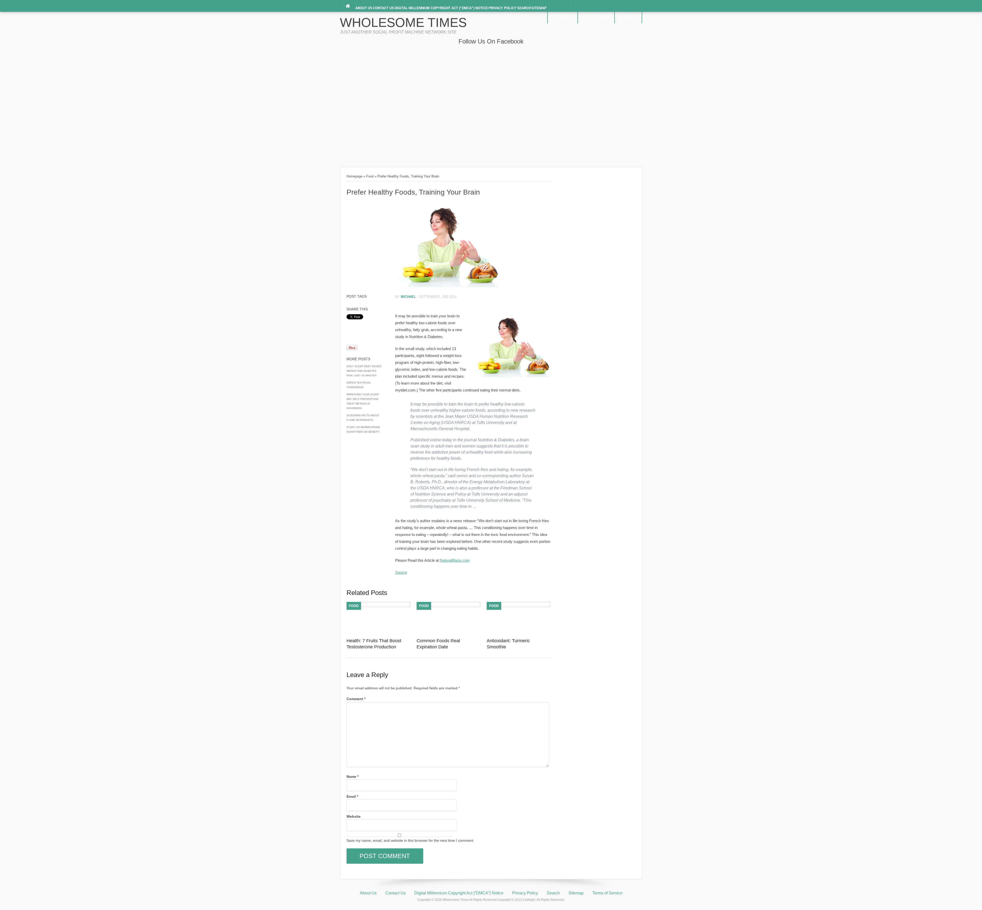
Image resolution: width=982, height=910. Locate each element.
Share (631, 17)
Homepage (354, 176)
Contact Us (383, 8)
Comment (356, 699)
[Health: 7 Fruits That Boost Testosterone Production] (378, 606)
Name (353, 776)
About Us (363, 8)
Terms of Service (607, 893)
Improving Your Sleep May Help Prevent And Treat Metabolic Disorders (363, 401)
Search (524, 8)
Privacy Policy (502, 8)
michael (408, 297)
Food (370, 176)
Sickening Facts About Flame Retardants (363, 417)
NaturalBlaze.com (455, 560)
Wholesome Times (403, 22)
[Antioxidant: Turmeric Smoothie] (518, 606)
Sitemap (538, 8)
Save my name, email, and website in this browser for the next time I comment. (410, 840)
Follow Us (599, 17)
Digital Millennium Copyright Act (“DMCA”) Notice (441, 8)
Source (401, 572)
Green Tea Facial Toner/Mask (359, 385)
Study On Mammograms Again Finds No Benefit (363, 429)
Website (354, 816)
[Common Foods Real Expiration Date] (448, 606)
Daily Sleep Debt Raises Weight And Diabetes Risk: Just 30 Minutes (364, 371)
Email (352, 796)
